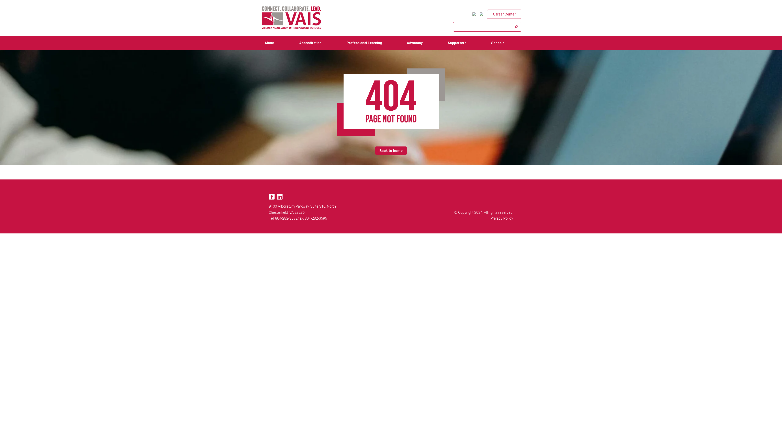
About (270, 43)
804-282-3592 (286, 218)
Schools (497, 43)
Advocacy (415, 43)
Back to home (391, 150)
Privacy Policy (501, 218)
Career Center (504, 14)
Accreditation (310, 43)
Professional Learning (364, 43)
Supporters (457, 43)
